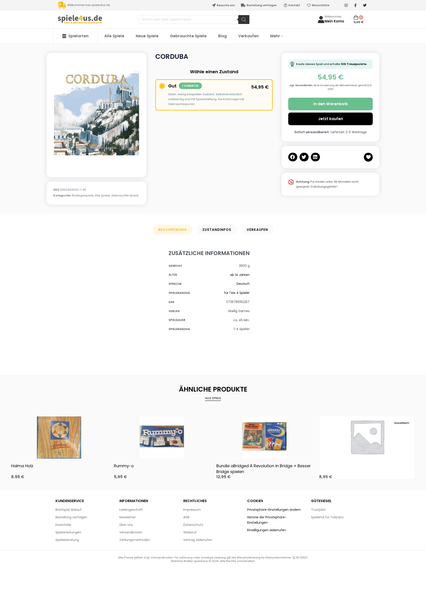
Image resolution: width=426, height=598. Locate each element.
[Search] (243, 19)
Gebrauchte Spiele (125, 195)
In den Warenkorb (330, 104)
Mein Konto (334, 21)
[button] (292, 157)
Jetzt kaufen (330, 118)
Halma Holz (22, 466)
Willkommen (333, 16)
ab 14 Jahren (240, 275)
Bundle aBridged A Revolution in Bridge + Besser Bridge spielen (263, 468)
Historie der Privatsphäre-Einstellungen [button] (266, 520)
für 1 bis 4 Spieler (237, 293)
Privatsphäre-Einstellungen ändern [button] (274, 509)
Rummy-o (124, 466)
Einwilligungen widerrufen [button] (266, 530)
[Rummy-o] (162, 436)
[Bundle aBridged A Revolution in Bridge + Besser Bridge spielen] (264, 436)
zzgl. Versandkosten (301, 85)
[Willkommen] (321, 19)
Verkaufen (257, 229)
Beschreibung (172, 229)
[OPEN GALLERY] (96, 113)
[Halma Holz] (59, 436)
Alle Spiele (102, 195)
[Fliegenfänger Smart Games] (367, 436)
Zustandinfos (216, 229)
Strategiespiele (82, 195)
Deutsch (243, 283)
